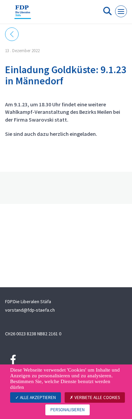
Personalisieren (67, 410)
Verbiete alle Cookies (96, 397)
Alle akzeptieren (37, 397)
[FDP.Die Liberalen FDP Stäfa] (22, 14)
